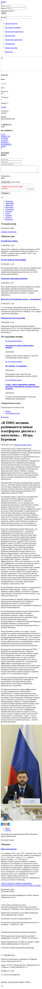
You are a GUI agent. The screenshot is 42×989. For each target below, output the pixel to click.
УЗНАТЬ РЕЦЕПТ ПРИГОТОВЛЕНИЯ (16, 883)
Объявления (10, 44)
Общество (9, 205)
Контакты (9, 52)
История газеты (11, 23)
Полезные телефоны (13, 27)
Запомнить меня (7, 11)
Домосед (8, 217)
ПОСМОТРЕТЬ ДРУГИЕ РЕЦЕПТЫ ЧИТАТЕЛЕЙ (21, 886)
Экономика (9, 203)
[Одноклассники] (5, 824)
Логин (3, 6)
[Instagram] (6, 15)
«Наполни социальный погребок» (14, 278)
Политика (9, 201)
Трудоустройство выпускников (13, 260)
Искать (3, 17)
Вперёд (8, 830)
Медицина (9, 207)
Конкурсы (9, 219)
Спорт (7, 213)
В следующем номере (13, 341)
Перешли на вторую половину (13, 318)
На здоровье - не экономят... (16, 366)
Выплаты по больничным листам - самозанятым (21, 299)
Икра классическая (9, 849)
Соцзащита (9, 209)
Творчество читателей (13, 40)
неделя (3, 107)
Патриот (8, 215)
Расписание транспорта (14, 32)
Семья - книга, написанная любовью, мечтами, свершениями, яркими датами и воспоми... (22, 386)
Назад (7, 828)
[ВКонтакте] (4, 15)
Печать (8, 411)
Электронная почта (12, 413)
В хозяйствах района (9, 241)
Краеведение (10, 36)
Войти (3, 2)
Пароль (4, 8)
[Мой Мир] (8, 824)
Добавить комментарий (22, 445)
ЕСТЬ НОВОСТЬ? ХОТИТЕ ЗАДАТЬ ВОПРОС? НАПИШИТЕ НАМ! (6, 140)
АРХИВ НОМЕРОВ (8, 232)
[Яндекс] (5, 15)
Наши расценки (11, 48)
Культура (8, 211)
